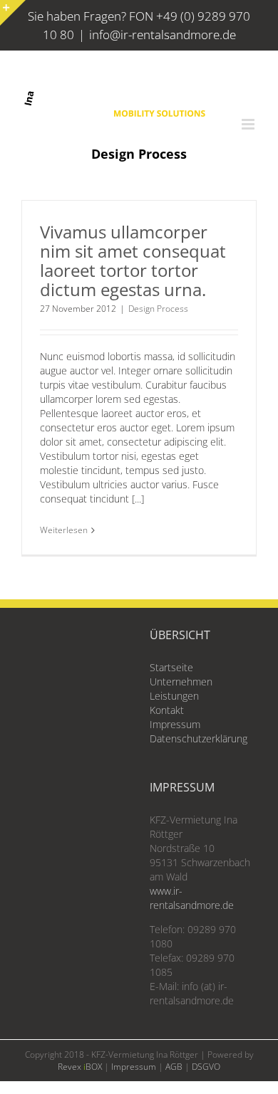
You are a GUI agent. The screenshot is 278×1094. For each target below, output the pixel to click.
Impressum (175, 724)
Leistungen (174, 696)
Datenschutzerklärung (198, 738)
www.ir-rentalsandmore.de (192, 898)
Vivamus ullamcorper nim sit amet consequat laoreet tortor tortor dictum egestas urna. (133, 260)
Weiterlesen (64, 530)
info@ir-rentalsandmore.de (162, 34)
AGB (173, 1067)
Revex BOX (80, 1067)
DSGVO (206, 1067)
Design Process (158, 309)
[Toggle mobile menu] (249, 124)
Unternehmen (181, 681)
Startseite (171, 667)
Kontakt (167, 710)
